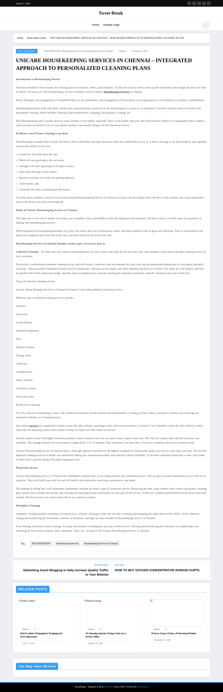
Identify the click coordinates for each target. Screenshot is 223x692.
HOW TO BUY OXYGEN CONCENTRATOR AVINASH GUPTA (157, 570)
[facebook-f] (189, 3)
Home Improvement (26, 51)
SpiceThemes (143, 687)
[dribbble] (199, 3)
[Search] (196, 25)
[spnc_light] (206, 25)
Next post (119, 564)
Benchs (26, 629)
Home (95, 24)
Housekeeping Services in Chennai (98, 51)
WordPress (108, 687)
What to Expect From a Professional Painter (174, 633)
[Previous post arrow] (17, 570)
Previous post (101, 564)
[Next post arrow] (206, 570)
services (33, 425)
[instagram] (204, 3)
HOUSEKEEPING (52, 51)
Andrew (122, 51)
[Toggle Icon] (15, 25)
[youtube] (209, 3)
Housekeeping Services (72, 51)
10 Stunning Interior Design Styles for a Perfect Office (106, 635)
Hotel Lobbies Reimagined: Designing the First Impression (41, 635)
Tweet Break (111, 12)
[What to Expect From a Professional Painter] (177, 612)
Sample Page (111, 24)
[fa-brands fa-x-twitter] (194, 3)
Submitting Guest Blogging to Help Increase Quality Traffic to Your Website (65, 572)
